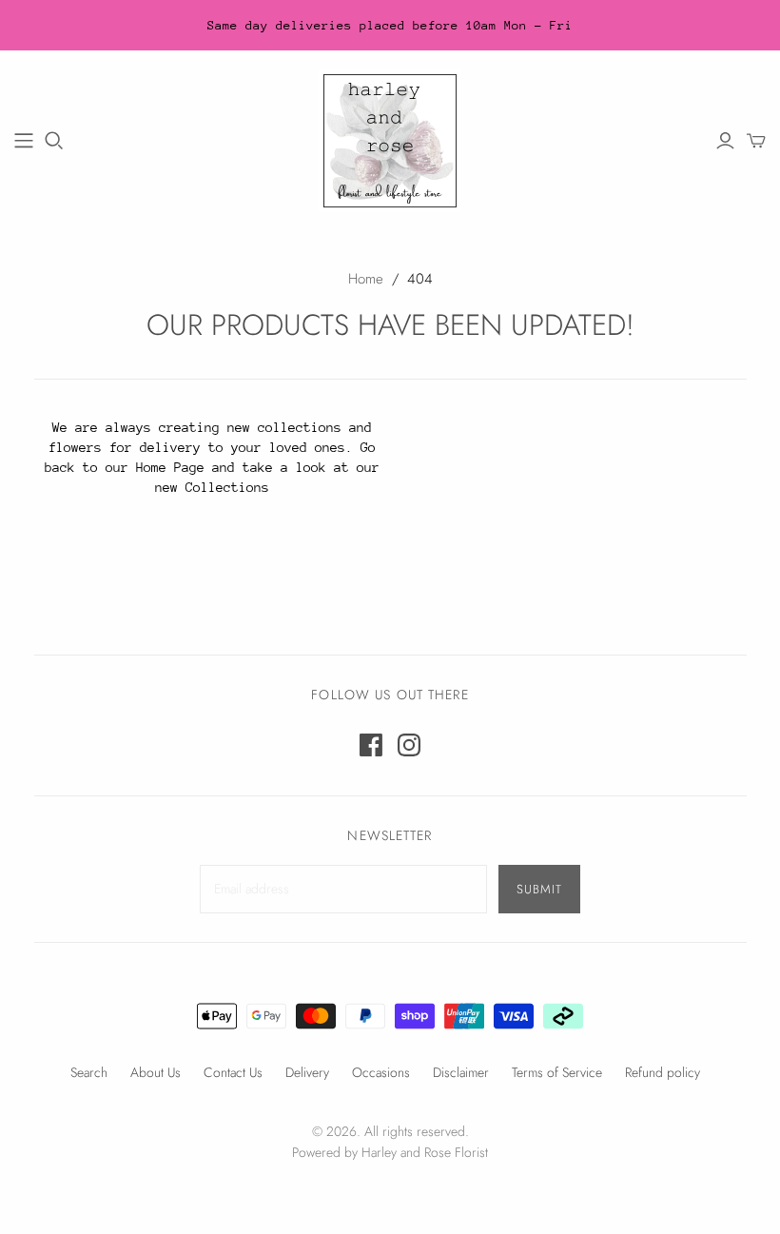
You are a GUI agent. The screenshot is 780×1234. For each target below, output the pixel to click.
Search (88, 1072)
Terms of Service (557, 1072)
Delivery (307, 1072)
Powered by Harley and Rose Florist (390, 1152)
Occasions (381, 1072)
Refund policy (662, 1072)
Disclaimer (461, 1072)
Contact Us (233, 1072)
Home (365, 278)
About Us (155, 1072)
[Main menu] (23, 140)
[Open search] (54, 140)
